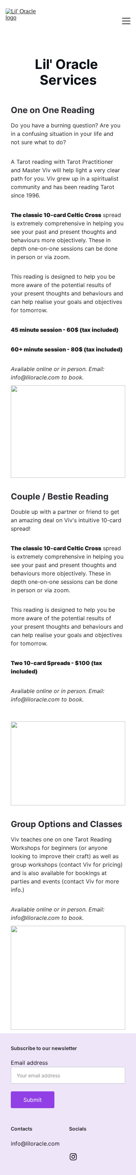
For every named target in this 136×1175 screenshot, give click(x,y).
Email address (29, 1062)
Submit (32, 1099)
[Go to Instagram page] (73, 1156)
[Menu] (126, 21)
